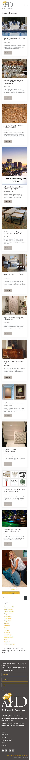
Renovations (7, 641)
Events (5, 628)
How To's (6, 630)
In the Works (7, 632)
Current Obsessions (9, 611)
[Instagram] (3, 750)
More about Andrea (14, 589)
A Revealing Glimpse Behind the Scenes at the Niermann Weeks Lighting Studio (13, 81)
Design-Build (7, 621)
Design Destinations (9, 614)
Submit (4, 690)
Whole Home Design (9, 644)
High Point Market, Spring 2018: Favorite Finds (13, 318)
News (5, 639)
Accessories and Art (9, 607)
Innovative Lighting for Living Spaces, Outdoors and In (13, 530)
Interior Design (7, 634)
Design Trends (7, 618)
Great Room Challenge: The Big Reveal (13, 275)
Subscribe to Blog (10, 592)
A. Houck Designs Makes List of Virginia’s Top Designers (13, 187)
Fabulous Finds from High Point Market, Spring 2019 (13, 126)
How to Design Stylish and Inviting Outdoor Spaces (14, 39)
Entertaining (7, 625)
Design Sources (8, 616)
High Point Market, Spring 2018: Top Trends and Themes (13, 362)
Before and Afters (8, 609)
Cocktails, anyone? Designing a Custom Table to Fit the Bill (13, 232)
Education (6, 623)
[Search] (25, 598)
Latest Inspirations (8, 637)
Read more (8, 53)
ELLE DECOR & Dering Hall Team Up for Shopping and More (14, 490)
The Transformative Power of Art (14, 403)
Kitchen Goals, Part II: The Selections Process (12, 450)
